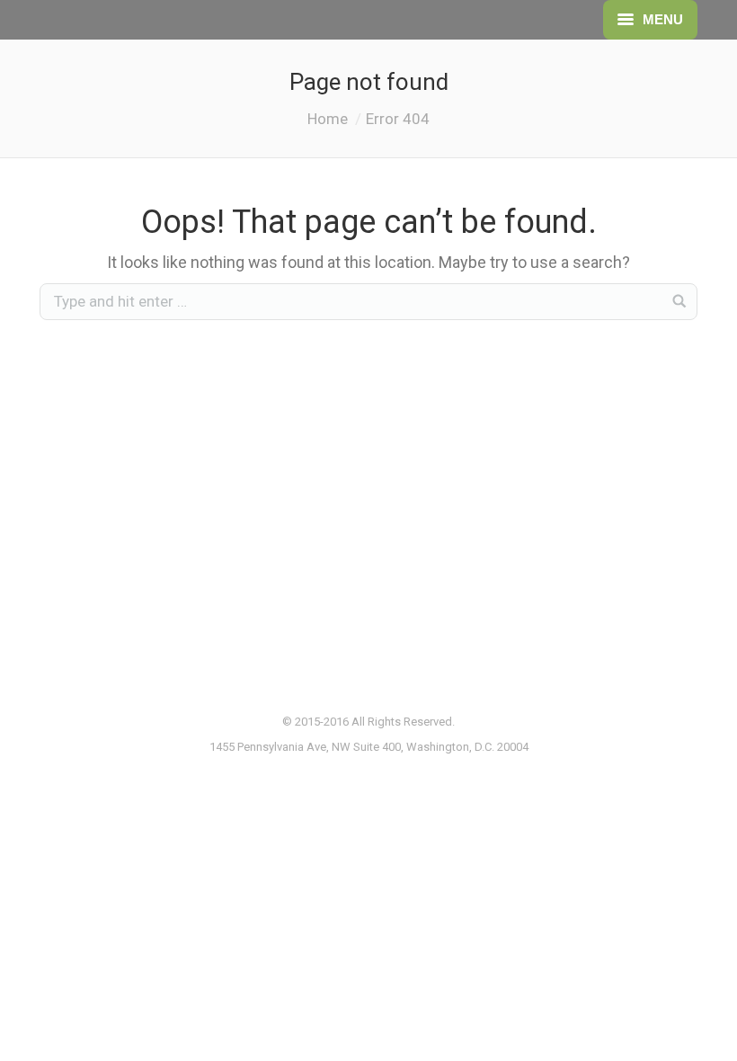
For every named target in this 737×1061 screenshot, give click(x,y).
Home (327, 119)
